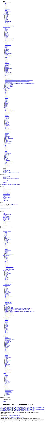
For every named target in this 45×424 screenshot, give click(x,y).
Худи (6, 139)
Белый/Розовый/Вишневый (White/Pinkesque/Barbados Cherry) (17, 81)
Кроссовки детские (9, 84)
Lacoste (6, 19)
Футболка (7, 137)
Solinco (6, 101)
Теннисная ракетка (6, 27)
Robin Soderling (8, 64)
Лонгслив (7, 122)
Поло (6, 130)
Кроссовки (7, 9)
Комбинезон (7, 117)
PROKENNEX (8, 21)
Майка (6, 123)
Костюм (6, 119)
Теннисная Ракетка (6, 14)
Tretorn (6, 70)
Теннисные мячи (6, 41)
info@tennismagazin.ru (5, 208)
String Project (7, 154)
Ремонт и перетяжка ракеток (18, 417)
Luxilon (6, 98)
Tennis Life (7, 35)
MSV (6, 99)
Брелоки (6, 159)
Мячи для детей (8, 55)
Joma (6, 5)
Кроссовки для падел (7, 2)
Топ (6, 135)
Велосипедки (7, 109)
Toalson (6, 103)
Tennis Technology (8, 53)
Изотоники (7, 39)
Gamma (6, 93)
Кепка (6, 115)
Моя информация (18, 407)
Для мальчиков (8, 112)
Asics (6, 3)
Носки (6, 126)
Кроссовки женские (9, 85)
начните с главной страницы (15, 415)
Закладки (31, 407)
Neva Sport (7, 49)
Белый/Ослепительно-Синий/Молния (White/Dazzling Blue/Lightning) (19, 80)
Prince (6, 20)
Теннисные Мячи (6, 56)
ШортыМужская (8, 141)
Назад (4, 1)
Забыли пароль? (11, 407)
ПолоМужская (8, 131)
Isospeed (6, 95)
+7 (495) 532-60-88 (14, 204)
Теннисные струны (6, 88)
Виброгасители (8, 162)
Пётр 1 (6, 75)
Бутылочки (7, 160)
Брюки (6, 108)
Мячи (6, 10)
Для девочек (7, 111)
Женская (7, 113)
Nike (6, 151)
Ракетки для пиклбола (9, 40)
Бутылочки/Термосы (9, 161)
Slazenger (7, 50)
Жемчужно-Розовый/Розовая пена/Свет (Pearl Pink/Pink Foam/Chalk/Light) (19, 83)
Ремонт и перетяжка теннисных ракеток (11, 172)
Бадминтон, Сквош (9, 79)
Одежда (4, 107)
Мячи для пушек (8, 74)
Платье (6, 127)
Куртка (6, 120)
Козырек (7, 116)
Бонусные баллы (17, 408)
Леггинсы (7, 121)
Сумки (6, 13)
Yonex (6, 24)
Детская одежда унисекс (10, 110)
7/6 (5, 28)
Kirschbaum (7, 97)
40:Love (6, 57)
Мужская (7, 124)
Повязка (6, 129)
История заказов (36, 407)
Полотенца (7, 165)
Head (6, 4)
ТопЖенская (7, 136)
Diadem (6, 16)
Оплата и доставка (6, 170)
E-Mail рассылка (31, 408)
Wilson (6, 23)
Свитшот (7, 133)
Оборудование (8, 11)
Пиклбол (4, 7)
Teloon (6, 52)
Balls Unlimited (8, 45)
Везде (4, 188)
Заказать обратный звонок (5, 205)
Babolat (6, 15)
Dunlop (6, 17)
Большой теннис (8, 82)
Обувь (4, 76)
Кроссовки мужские (9, 86)
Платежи (26, 408)
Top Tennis (7, 69)
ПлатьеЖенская (8, 128)
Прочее (6, 166)
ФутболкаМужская (9, 138)
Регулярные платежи (9, 408)
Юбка (6, 142)
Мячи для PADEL (8, 72)
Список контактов (25, 407)
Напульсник (7, 125)
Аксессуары (7, 77)
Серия (6, 134)
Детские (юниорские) (9, 25)
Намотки (7, 164)
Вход (1, 407)
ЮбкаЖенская (8, 143)
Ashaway (7, 90)
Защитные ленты (8, 163)
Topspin (6, 104)
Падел (6, 87)
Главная (4, 401)
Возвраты (22, 408)
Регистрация (5, 407)
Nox (6, 6)
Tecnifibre (7, 22)
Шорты (6, 140)
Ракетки (6, 12)
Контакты (5, 171)
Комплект (7, 118)
